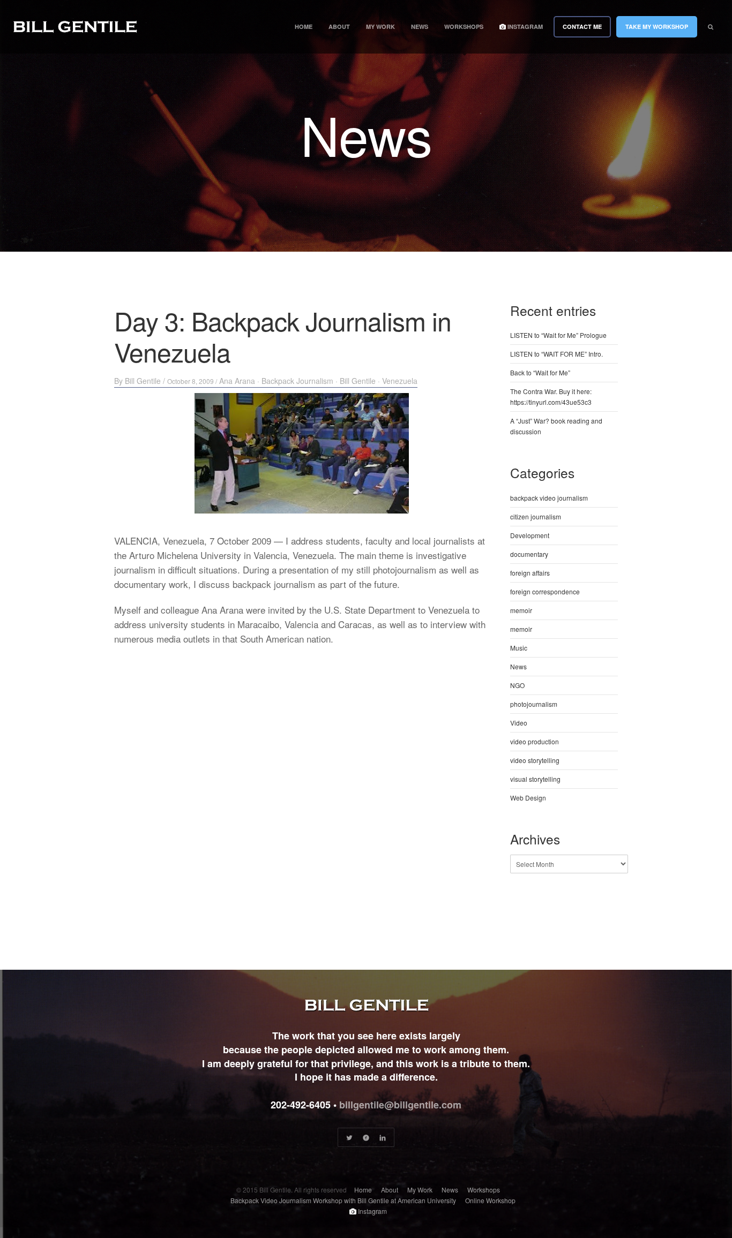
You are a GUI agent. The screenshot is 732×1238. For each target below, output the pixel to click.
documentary (529, 553)
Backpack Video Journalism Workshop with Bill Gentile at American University (343, 1200)
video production (534, 741)
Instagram (524, 26)
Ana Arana (237, 380)
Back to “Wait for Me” (540, 372)
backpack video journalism (549, 497)
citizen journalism (535, 516)
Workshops (463, 26)
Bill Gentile (143, 380)
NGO (517, 685)
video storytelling (534, 760)
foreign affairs (530, 572)
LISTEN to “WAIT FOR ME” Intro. (556, 353)
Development (529, 535)
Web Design (528, 797)
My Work (380, 26)
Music (518, 647)
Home (303, 26)
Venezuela (399, 380)
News (419, 26)
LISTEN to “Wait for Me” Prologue (558, 334)
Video (518, 722)
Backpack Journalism (297, 380)
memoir (521, 610)
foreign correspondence (545, 591)
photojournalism (533, 703)
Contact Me (582, 26)
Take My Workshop (656, 26)
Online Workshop (490, 1200)
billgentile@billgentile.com (400, 1105)
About (339, 26)
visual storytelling (535, 778)
